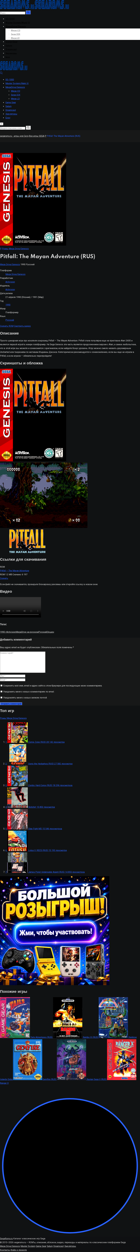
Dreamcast (11, 49)
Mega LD (15, 38)
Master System (28, 1246)
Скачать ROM (6, 326)
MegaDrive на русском (27, 632)
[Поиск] (1, 73)
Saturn (8, 46)
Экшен (50, 632)
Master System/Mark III (17, 23)
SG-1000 (10, 19)
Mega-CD (15, 30)
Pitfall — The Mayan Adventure (14, 570)
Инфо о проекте (19, 1250)
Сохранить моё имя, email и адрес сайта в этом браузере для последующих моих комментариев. (52, 685)
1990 (7, 304)
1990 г (3, 632)
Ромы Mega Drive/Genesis (15, 248)
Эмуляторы (11, 53)
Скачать (4, 578)
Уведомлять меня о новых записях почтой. (25, 697)
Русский (9, 320)
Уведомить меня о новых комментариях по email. (28, 691)
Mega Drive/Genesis (10, 264)
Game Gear (11, 42)
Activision (10, 282)
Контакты (5, 1250)
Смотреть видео (22, 326)
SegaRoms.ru (6, 1238)
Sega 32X (15, 34)
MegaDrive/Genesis (15, 27)
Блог (7, 57)
